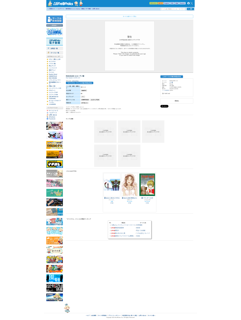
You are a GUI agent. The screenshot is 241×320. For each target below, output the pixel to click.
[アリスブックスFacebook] (188, 4)
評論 (50, 86)
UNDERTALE (53, 76)
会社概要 (93, 315)
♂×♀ (83, 96)
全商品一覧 (53, 48)
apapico (84, 90)
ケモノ (51, 59)
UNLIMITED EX (53, 96)
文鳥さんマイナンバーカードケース (123, 225)
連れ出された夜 (120, 233)
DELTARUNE (53, 78)
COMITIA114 (85, 99)
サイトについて (53, 110)
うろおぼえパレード (143, 233)
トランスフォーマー (55, 80)
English (166, 3)
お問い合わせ (96, 8)
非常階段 (139, 225)
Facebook (52, 119)
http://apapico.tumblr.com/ (73, 78)
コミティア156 (53, 94)
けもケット (52, 90)
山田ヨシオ (129, 199)
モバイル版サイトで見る (129, 16)
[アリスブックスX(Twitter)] (191, 4)
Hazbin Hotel (53, 74)
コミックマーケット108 (55, 88)
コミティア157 (53, 92)
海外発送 (73, 8)
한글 (176, 3)
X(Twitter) (52, 117)
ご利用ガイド (52, 8)
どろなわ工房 (147, 199)
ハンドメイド (53, 68)
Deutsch (182, 3)
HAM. (138, 236)
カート (160, 3)
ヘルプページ (60, 8)
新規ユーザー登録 (86, 8)
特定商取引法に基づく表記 (129, 315)
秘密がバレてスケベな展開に (124, 236)
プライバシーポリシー (114, 315)
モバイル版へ (151, 315)
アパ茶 (171, 82)
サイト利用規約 (102, 315)
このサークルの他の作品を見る (171, 76)
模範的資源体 (119, 228)
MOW (138, 228)
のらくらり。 (112, 199)
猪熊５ (117, 230)
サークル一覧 (54, 53)
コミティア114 (95, 99)
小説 (54, 86)
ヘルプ (88, 315)
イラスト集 (52, 63)
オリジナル (52, 61)
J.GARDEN (52, 104)
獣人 (55, 59)
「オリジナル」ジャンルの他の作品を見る (79, 83)
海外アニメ (52, 70)
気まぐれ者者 (140, 230)
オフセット (85, 103)
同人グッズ (52, 65)
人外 (59, 59)
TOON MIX (52, 98)
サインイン (153, 3)
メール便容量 (165, 90)
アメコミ (51, 72)
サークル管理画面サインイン (54, 25)
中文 (172, 3)
